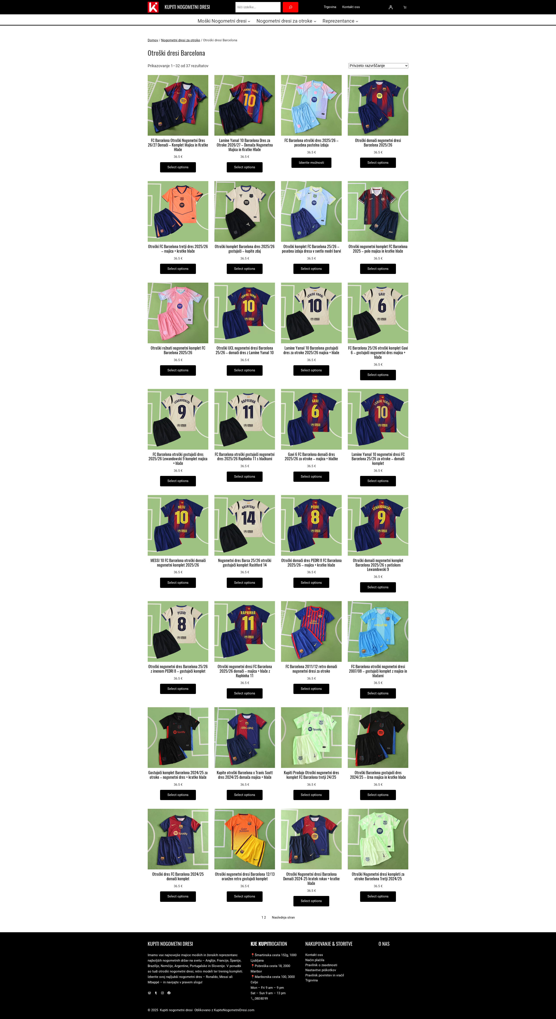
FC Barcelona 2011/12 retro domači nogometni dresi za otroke (311, 669)
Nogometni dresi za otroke (180, 40)
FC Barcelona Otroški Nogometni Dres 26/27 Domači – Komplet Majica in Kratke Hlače (178, 145)
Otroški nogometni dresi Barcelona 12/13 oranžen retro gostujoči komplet (245, 876)
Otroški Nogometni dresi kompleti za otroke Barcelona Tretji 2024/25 (378, 876)
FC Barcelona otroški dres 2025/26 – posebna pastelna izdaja (311, 142)
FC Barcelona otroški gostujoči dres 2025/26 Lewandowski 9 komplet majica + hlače (178, 459)
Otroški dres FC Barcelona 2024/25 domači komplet (178, 876)
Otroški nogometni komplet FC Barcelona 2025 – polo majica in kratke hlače (378, 248)
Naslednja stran (283, 917)
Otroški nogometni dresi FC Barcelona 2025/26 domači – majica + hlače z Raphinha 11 (245, 671)
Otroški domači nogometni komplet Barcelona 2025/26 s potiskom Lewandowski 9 (378, 565)
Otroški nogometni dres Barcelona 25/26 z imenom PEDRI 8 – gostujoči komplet (178, 669)
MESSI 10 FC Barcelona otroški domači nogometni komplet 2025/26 (178, 562)
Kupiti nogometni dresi (187, 7)
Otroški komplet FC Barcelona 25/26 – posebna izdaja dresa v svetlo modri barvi (311, 248)
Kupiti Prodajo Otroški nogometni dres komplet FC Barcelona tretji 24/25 (311, 775)
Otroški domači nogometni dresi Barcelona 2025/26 (378, 142)
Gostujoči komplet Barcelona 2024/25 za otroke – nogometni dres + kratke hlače (178, 775)
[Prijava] (390, 7)
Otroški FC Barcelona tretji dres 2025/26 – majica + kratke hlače (178, 248)
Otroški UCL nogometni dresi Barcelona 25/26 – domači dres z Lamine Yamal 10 (245, 350)
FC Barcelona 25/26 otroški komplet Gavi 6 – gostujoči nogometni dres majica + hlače (378, 352)
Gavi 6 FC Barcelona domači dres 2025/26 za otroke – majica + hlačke (311, 456)
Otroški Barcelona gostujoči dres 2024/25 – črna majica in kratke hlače (378, 775)
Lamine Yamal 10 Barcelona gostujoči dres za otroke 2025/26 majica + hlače (311, 350)
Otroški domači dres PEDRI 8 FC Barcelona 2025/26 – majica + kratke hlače (311, 562)
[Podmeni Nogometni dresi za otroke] (315, 21)
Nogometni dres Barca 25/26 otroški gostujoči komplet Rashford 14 (244, 562)
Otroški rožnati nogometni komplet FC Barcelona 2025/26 (178, 350)
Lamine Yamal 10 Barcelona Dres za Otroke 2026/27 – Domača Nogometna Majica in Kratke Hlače (245, 145)
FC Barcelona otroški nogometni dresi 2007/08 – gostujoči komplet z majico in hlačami (378, 671)
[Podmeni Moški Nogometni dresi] (249, 21)
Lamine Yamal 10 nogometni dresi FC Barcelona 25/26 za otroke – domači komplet (378, 459)
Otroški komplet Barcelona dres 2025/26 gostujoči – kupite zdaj (245, 248)
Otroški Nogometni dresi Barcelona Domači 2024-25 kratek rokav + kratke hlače (311, 879)
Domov (153, 40)
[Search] (290, 7)
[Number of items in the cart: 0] (405, 7)
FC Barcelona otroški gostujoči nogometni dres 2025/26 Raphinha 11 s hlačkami (245, 456)
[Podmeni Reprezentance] (357, 21)
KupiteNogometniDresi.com (234, 1010)
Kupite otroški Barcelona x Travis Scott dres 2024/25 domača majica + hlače (245, 775)
